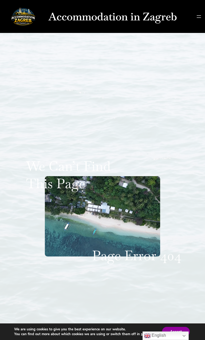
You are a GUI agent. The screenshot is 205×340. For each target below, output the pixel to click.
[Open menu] (199, 16)
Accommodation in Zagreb (113, 17)
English (158, 335)
